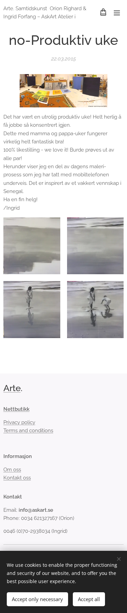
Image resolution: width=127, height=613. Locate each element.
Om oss (12, 470)
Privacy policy (19, 422)
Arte (12, 388)
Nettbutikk (16, 409)
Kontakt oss (17, 478)
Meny (117, 12)
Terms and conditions (28, 430)
